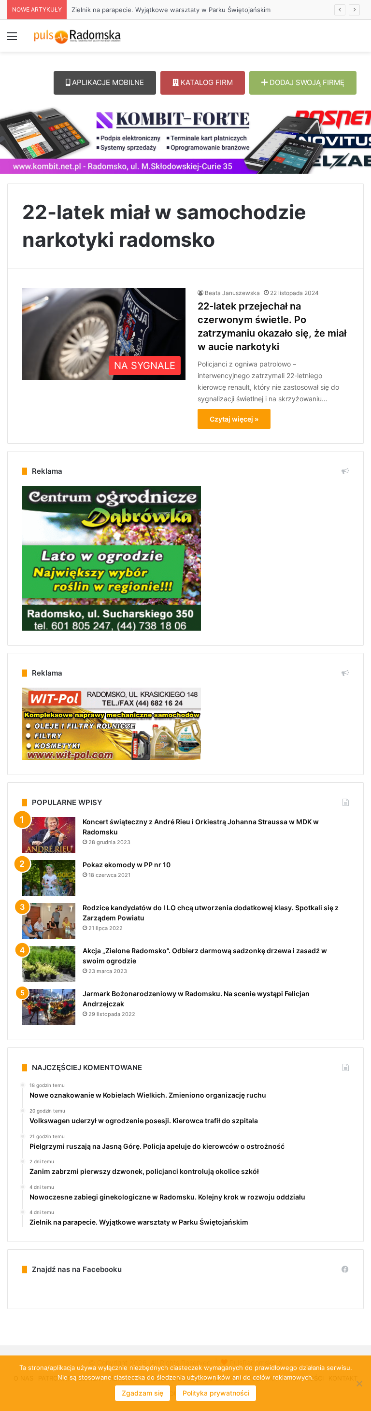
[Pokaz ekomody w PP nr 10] (48, 878)
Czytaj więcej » (234, 419)
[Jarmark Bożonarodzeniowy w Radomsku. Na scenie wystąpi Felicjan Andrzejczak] (48, 1007)
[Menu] (12, 39)
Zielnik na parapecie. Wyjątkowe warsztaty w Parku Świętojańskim (161, 10)
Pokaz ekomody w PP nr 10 (127, 865)
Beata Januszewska (232, 292)
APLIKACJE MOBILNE (107, 82)
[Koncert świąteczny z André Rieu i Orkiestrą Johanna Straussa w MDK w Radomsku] (48, 835)
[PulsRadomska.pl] (77, 36)
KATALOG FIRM (206, 82)
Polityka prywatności (216, 1393)
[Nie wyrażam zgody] (359, 1383)
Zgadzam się (142, 1393)
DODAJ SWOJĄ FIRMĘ (306, 82)
